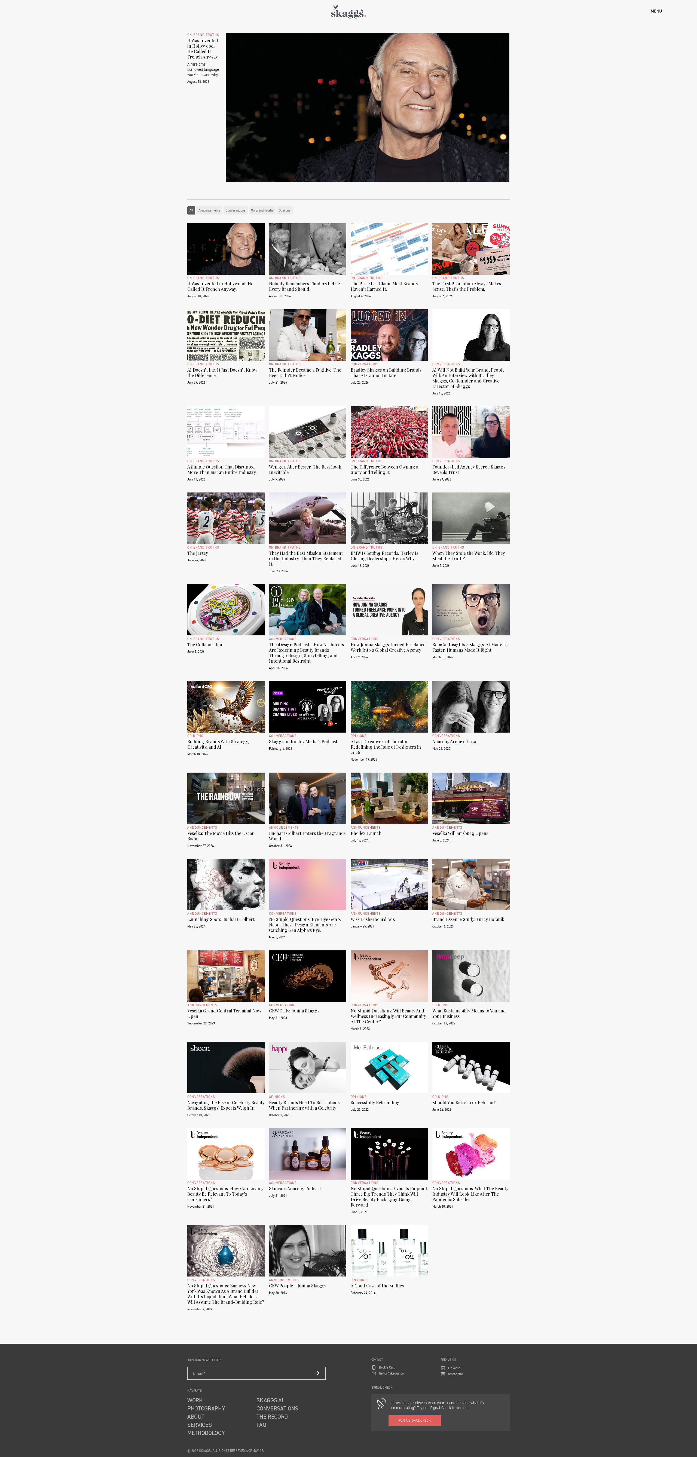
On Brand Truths (262, 210)
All (191, 210)
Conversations (236, 210)
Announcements (209, 210)
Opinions (285, 210)
